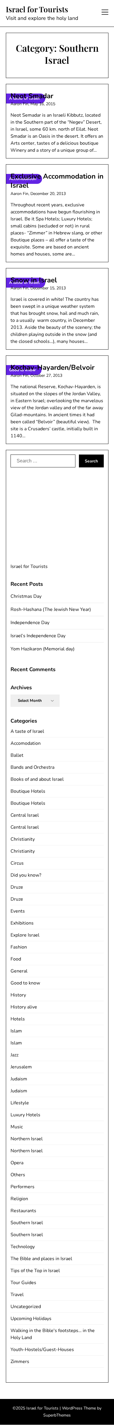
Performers (22, 1187)
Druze (17, 887)
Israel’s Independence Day (38, 636)
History (18, 995)
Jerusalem (21, 1067)
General (19, 971)
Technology (23, 1246)
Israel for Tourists (37, 9)
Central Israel (25, 815)
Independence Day (30, 622)
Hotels (18, 1019)
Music (17, 1127)
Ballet (17, 755)
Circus (17, 863)
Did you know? (26, 875)
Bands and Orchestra (32, 767)
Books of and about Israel (37, 779)
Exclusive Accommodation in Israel (57, 181)
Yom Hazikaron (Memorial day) (43, 649)
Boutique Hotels (28, 791)
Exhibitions (22, 923)
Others (18, 1175)
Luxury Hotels (25, 1115)
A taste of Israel (27, 731)
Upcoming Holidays (31, 1318)
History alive (24, 1007)
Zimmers (20, 1361)
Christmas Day (26, 596)
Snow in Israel (34, 280)
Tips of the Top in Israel (35, 1270)
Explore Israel (25, 935)
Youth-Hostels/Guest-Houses (42, 1349)
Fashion (19, 947)
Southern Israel (27, 1223)
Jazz (14, 1055)
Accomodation (26, 743)
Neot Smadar (32, 96)
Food (16, 959)
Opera (17, 1163)
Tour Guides (23, 1282)
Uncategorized (26, 1306)
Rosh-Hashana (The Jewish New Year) (51, 609)
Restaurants (23, 1211)
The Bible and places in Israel (41, 1258)
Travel (17, 1294)
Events (18, 911)
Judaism (19, 1079)
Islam (16, 1031)
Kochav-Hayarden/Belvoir (52, 367)
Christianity (23, 839)
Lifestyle (20, 1103)
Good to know (25, 983)
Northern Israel (27, 1139)
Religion (19, 1199)
